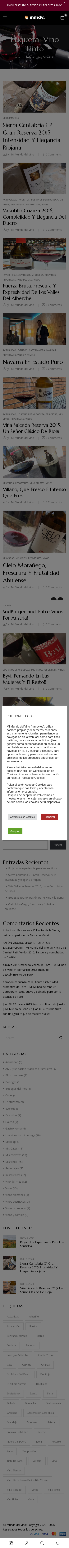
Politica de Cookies (33, 777)
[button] (62, 17)
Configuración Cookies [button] (22, 816)
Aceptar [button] (15, 831)
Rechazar (49, 816)
